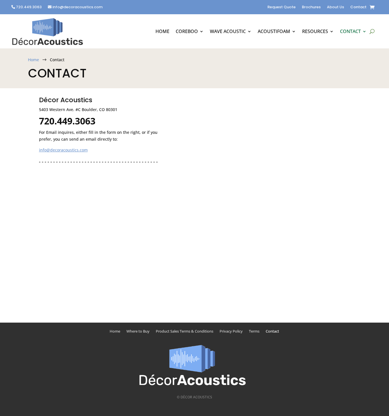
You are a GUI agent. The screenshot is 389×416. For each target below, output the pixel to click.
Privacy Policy (231, 331)
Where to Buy (138, 331)
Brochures (311, 7)
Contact (358, 7)
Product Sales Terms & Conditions (184, 331)
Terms (254, 331)
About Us (335, 7)
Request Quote (281, 7)
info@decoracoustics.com (77, 7)
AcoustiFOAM (274, 31)
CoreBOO (187, 31)
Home (162, 31)
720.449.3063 (28, 7)
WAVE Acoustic (228, 31)
